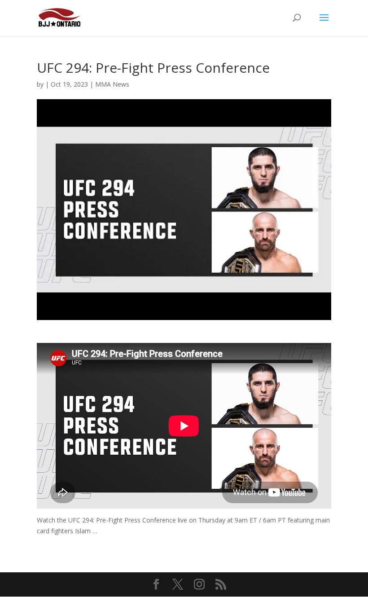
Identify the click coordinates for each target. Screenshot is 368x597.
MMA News (112, 84)
